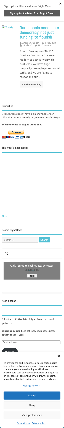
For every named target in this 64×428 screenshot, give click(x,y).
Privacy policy (39, 423)
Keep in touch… (10, 301)
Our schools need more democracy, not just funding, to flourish (39, 32)
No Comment (45, 45)
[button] (58, 356)
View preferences (32, 415)
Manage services (31, 386)
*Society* (27, 45)
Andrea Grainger (30, 43)
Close (4, 216)
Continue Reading (31, 84)
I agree (32, 275)
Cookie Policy (23, 423)
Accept (32, 395)
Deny (32, 405)
